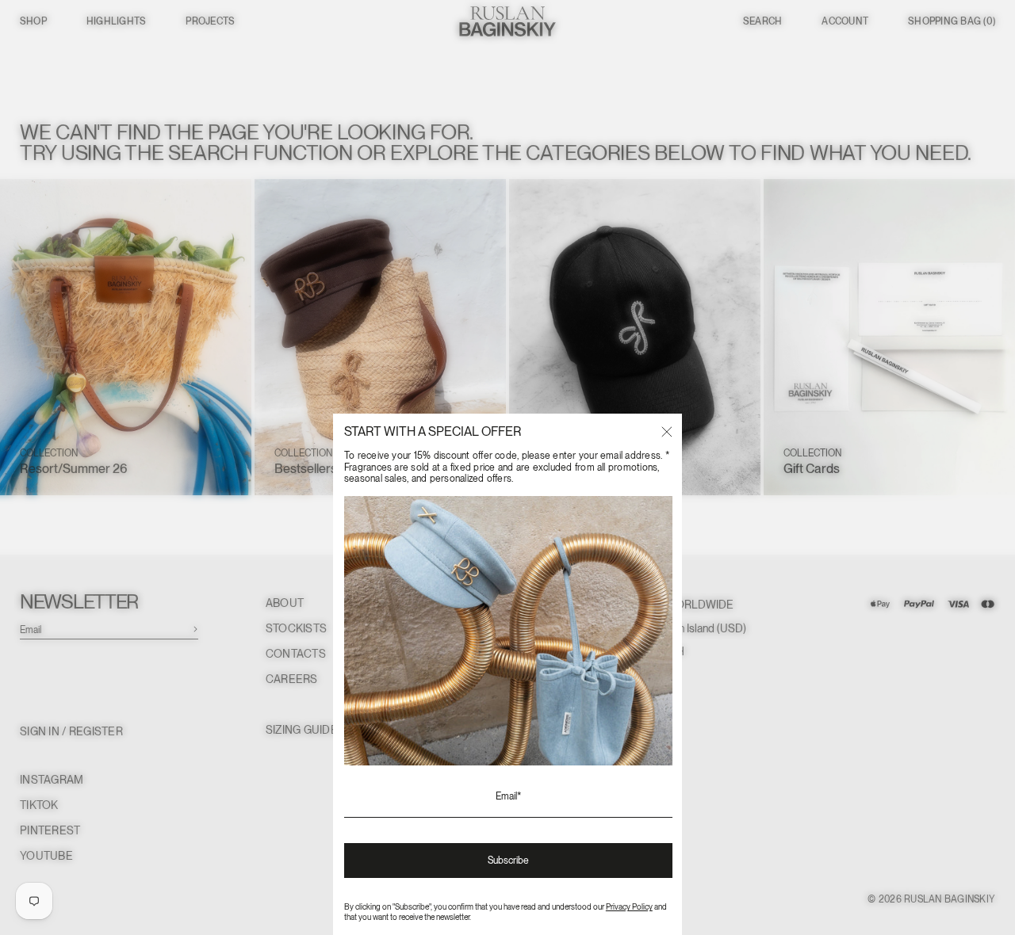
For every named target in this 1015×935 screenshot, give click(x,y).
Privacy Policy (629, 906)
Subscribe (508, 860)
